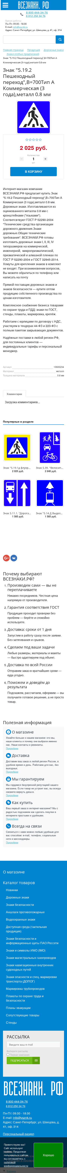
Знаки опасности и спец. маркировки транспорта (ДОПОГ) (31, 979)
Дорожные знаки (17, 897)
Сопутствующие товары (22, 1015)
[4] (37, 139)
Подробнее (12, 748)
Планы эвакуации (18, 1008)
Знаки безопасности (20, 905)
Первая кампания (19, 1054)
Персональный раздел (18, 1134)
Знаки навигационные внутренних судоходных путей (29, 967)
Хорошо (48, 1155)
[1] (26, 139)
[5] (40, 139)
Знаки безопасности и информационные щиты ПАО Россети (32, 940)
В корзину (33, 171)
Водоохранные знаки (20, 919)
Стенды (11, 1022)
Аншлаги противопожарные (25, 912)
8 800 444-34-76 (37, 12)
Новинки (12, 890)
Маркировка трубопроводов (25, 988)
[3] (33, 139)
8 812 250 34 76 (35, 16)
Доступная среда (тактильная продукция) (26, 929)
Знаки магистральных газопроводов (31, 958)
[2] (30, 139)
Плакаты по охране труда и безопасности (25, 998)
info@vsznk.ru (20, 27)
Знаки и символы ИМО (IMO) (25, 950)
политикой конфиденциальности (16, 1163)
